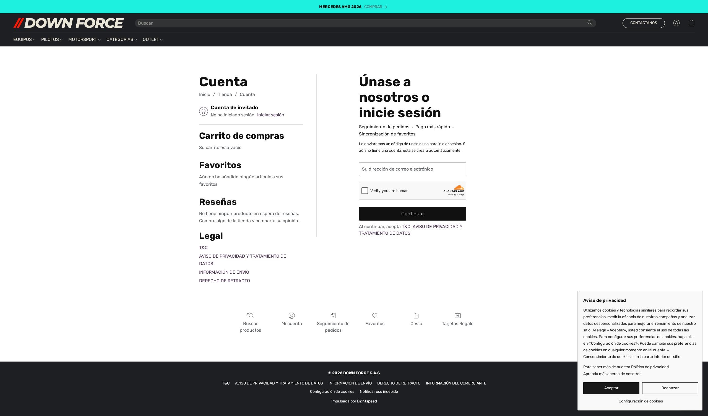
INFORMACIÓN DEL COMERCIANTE (456, 383)
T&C (203, 247)
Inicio (204, 94)
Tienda (225, 94)
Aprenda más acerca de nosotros (612, 373)
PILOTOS (50, 39)
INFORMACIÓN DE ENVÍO (224, 272)
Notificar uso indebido (379, 391)
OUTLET (151, 39)
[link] (376, 7)
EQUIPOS (23, 39)
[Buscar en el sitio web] (590, 23)
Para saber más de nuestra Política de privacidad (626, 367)
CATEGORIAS (120, 39)
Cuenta (247, 94)
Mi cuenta (292, 323)
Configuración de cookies (332, 391)
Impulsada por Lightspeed (354, 401)
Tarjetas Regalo (457, 323)
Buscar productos (250, 327)
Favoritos (374, 323)
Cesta (416, 323)
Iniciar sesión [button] (270, 114)
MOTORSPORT (83, 39)
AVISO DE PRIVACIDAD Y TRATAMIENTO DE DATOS (279, 383)
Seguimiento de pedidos (333, 327)
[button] (68, 23)
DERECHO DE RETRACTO (224, 280)
